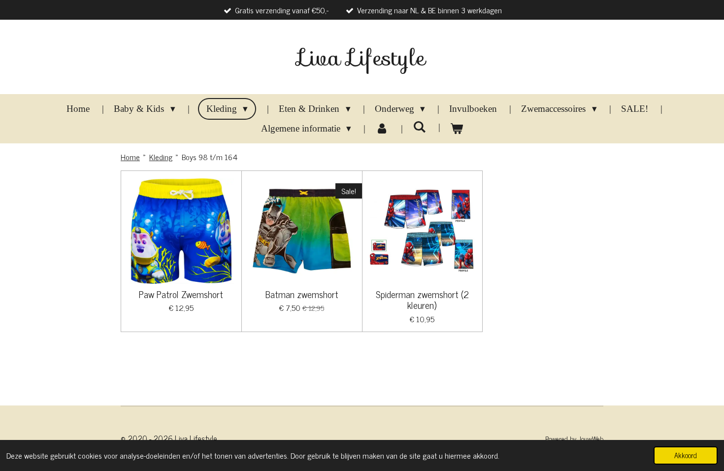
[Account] (382, 129)
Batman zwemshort (301, 294)
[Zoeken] (419, 127)
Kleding (160, 156)
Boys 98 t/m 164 (209, 156)
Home (130, 156)
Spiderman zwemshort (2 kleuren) (422, 300)
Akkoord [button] (685, 455)
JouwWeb (590, 438)
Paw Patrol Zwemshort (181, 294)
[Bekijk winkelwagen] (457, 129)
